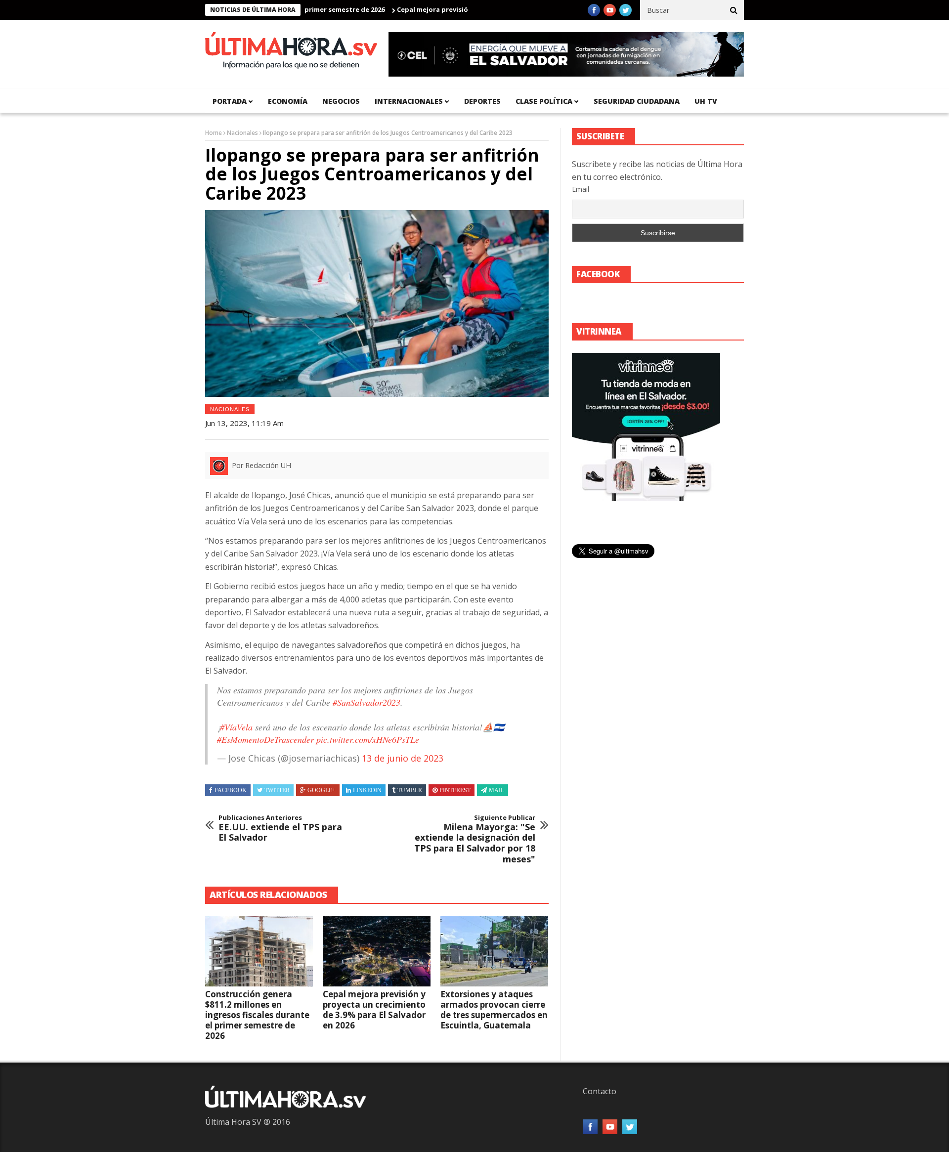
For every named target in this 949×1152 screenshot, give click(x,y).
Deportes (482, 101)
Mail (496, 790)
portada (230, 101)
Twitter (277, 790)
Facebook (231, 790)
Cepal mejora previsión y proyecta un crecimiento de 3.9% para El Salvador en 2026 (374, 1009)
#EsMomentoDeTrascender (265, 739)
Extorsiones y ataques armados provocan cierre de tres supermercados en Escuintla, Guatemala (494, 1009)
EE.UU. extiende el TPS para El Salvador (280, 828)
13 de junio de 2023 (402, 758)
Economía (287, 101)
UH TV (705, 101)
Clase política (544, 101)
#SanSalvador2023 (366, 702)
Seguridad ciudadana (637, 101)
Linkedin (367, 790)
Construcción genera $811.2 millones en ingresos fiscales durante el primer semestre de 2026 (257, 1014)
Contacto (599, 1091)
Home (213, 132)
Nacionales (242, 132)
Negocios (341, 101)
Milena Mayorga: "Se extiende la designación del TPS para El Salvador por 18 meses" (474, 839)
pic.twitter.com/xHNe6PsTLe (367, 739)
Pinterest (455, 790)
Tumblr (409, 790)
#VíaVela (236, 727)
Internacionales (409, 101)
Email (580, 189)
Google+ (321, 790)
